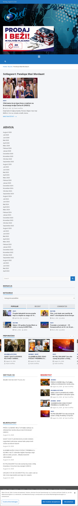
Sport (12, 354)
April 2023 (6, 239)
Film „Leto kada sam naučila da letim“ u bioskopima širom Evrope (62, 314)
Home (5, 489)
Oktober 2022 (7, 255)
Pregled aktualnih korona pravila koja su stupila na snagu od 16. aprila (24, 315)
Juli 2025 (6, 167)
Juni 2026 (6, 137)
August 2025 (7, 164)
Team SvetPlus (18, 108)
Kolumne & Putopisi (57, 390)
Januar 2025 (7, 183)
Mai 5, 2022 (55, 330)
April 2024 (6, 207)
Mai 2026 (6, 140)
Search (72, 278)
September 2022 (8, 257)
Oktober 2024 (7, 191)
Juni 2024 (6, 201)
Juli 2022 (6, 263)
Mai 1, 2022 (55, 318)
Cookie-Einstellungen (10, 502)
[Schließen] (75, 493)
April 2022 (6, 271)
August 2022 (7, 260)
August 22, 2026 (35, 361)
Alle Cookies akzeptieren (51, 502)
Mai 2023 (6, 236)
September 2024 (8, 193)
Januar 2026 (7, 151)
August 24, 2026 (57, 386)
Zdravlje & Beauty (58, 354)
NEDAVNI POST (46, 375)
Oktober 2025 (7, 159)
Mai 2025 (6, 172)
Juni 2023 (6, 234)
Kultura (52, 311)
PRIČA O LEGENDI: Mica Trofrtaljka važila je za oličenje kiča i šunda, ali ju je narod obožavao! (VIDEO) (62, 384)
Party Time (30, 489)
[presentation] (70, 336)
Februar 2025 (7, 180)
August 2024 (7, 196)
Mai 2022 (6, 268)
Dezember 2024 (8, 185)
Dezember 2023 (8, 218)
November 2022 (8, 252)
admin (27, 318)
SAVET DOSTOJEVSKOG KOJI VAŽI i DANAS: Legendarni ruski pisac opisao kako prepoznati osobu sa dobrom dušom (18, 441)
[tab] (14, 306)
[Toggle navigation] (39, 56)
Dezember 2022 (8, 249)
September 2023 (8, 226)
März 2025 (6, 178)
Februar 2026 (7, 148)
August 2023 (7, 228)
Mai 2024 (6, 204)
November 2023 (8, 220)
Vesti (4, 100)
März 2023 (6, 241)
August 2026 (7, 132)
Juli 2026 (6, 135)
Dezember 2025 (8, 153)
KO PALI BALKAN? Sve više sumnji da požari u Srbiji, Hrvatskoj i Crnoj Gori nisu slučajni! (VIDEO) (38, 359)
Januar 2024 (7, 215)
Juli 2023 (6, 231)
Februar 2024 (7, 212)
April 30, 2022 (18, 318)
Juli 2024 (6, 199)
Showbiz (7, 354)
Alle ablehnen (68, 502)
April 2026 (6, 143)
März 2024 (6, 209)
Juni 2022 (6, 266)
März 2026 (6, 145)
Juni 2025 (6, 170)
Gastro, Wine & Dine (60, 489)
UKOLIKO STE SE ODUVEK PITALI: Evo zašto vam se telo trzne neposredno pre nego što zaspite (63, 359)
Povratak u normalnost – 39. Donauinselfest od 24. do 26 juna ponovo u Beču (62, 327)
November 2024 (8, 188)
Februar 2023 (7, 244)
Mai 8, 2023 (8, 108)
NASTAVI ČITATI (8, 116)
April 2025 (6, 175)
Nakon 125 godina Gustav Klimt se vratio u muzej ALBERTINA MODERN (25, 327)
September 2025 (8, 161)
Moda (50, 489)
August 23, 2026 (10, 361)
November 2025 (8, 156)
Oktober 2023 (7, 223)
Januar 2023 (7, 247)
